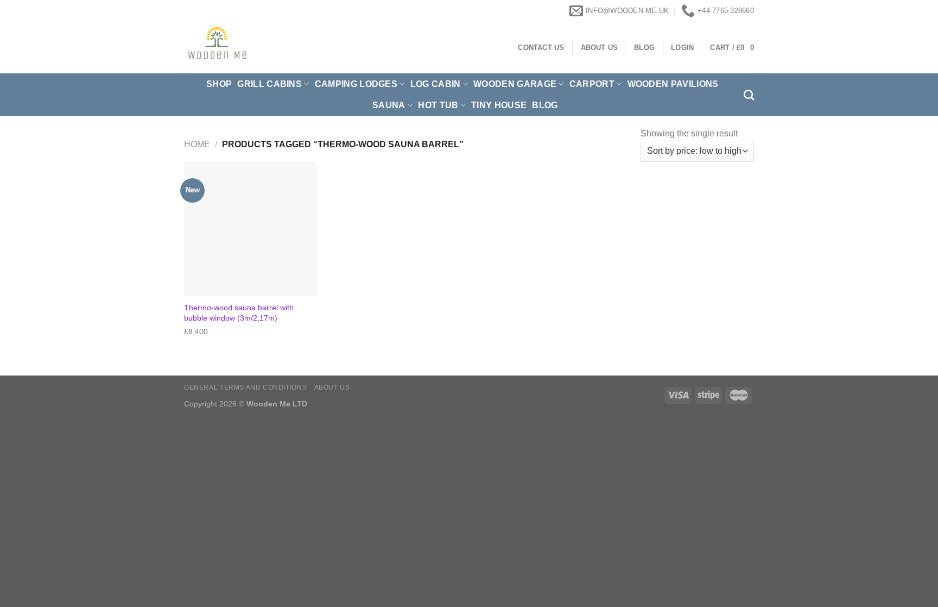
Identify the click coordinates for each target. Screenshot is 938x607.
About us (332, 387)
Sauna (388, 105)
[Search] (749, 95)
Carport (591, 84)
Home (197, 144)
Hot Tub (438, 105)
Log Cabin (435, 84)
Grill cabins (269, 84)
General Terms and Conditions (245, 387)
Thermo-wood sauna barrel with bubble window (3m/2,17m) (239, 312)
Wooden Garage (514, 84)
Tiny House (499, 105)
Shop (219, 84)
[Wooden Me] (279, 47)
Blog (544, 105)
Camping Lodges (356, 84)
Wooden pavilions (673, 84)
